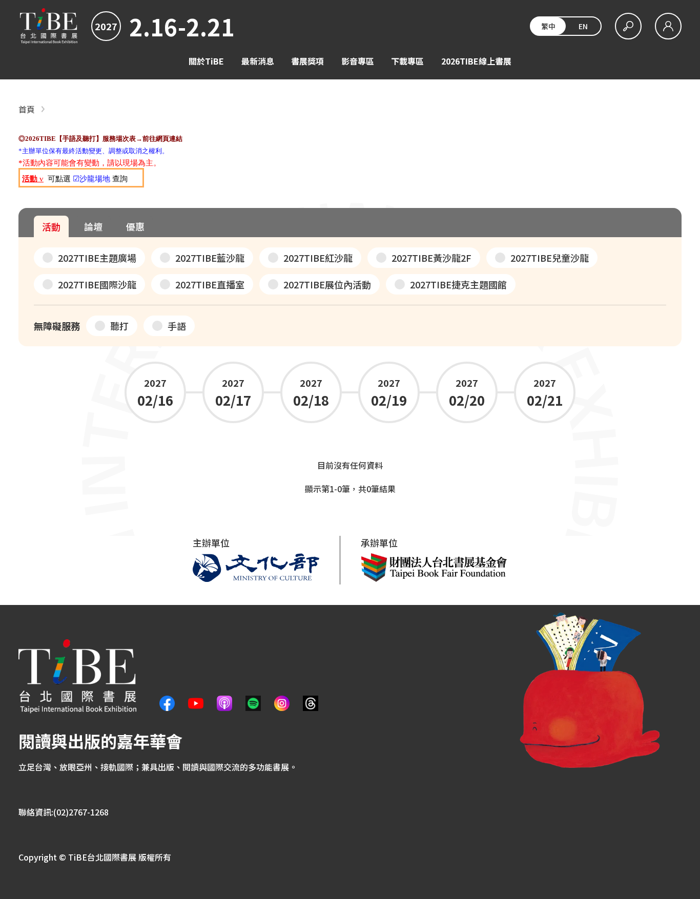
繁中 (548, 26)
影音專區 (357, 61)
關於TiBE (206, 61)
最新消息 (257, 61)
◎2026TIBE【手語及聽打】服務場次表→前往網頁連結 (100, 138)
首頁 (26, 109)
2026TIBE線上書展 (476, 61)
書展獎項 (307, 61)
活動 (51, 226)
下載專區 (407, 61)
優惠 (135, 226)
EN (583, 26)
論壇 (93, 226)
